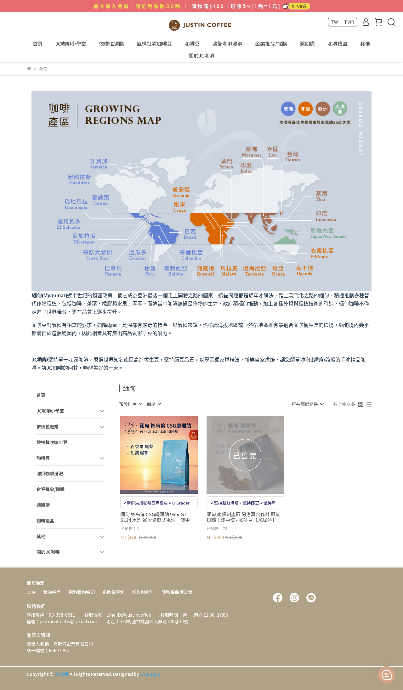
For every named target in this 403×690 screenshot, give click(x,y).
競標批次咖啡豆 (154, 43)
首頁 (38, 43)
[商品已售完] (254, 455)
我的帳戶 (52, 592)
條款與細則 (143, 592)
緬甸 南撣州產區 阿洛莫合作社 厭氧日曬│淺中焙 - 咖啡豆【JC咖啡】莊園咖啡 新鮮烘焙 (244, 517)
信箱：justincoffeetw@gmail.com (62, 621)
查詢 (31, 592)
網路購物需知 (81, 592)
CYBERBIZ (150, 674)
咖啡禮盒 (337, 43)
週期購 (307, 43)
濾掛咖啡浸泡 (227, 43)
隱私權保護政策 (177, 592)
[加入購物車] (168, 455)
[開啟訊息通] (386, 675)
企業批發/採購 (271, 43)
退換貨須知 (113, 592)
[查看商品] (150, 455)
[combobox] (130, 404)
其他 (365, 43)
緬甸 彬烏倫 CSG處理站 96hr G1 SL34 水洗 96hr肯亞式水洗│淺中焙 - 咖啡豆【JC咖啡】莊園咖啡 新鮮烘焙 (158, 517)
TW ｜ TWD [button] (342, 22)
